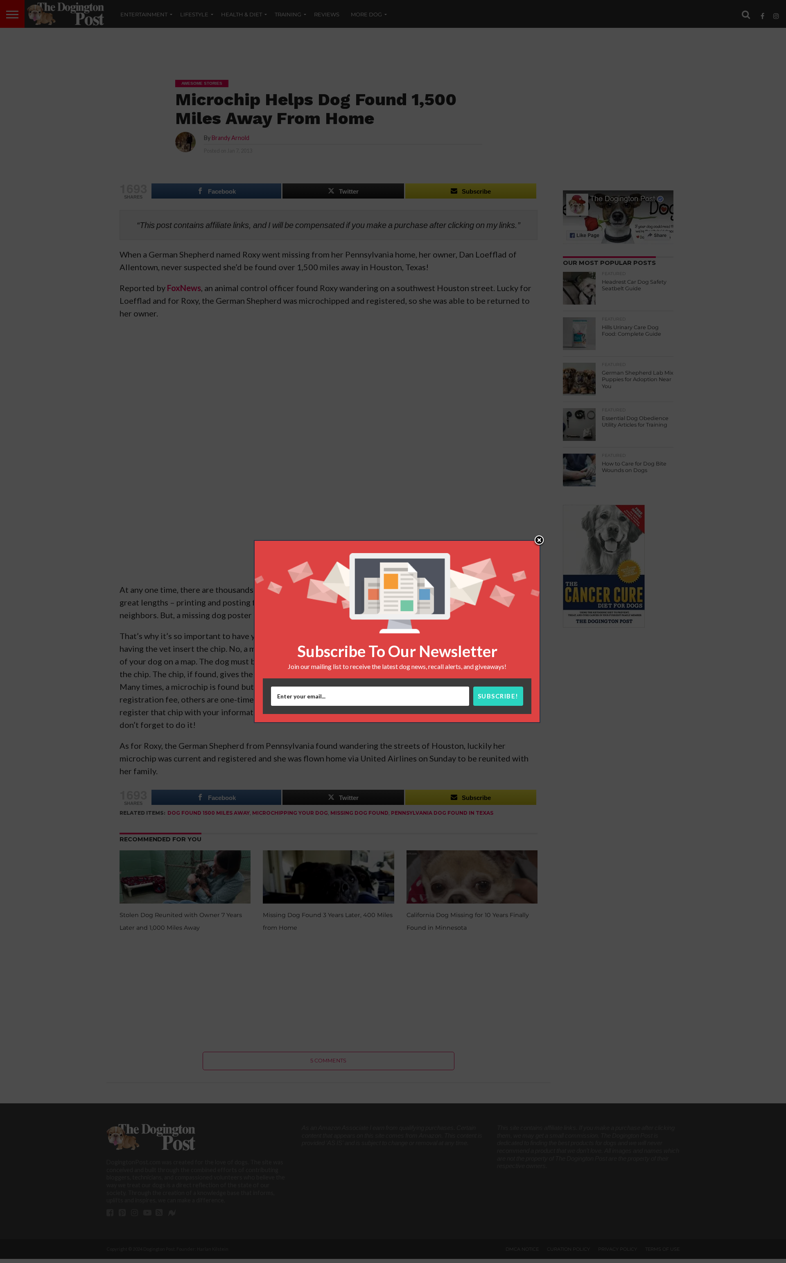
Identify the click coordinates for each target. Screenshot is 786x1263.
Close (539, 541)
